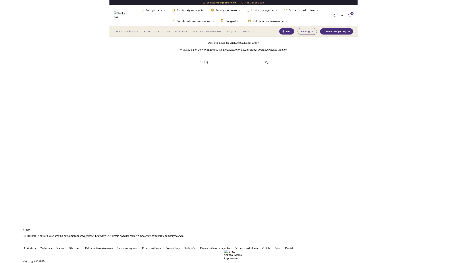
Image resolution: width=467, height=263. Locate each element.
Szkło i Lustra (151, 31)
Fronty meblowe (151, 248)
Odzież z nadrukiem (246, 248)
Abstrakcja (29, 248)
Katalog (305, 31)
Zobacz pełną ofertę (334, 31)
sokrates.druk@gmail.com (221, 2)
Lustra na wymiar (127, 248)
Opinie (266, 248)
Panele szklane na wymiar (215, 248)
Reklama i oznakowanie (99, 248)
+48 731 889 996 (254, 2)
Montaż (247, 31)
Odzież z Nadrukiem (176, 31)
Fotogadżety (173, 248)
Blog (277, 248)
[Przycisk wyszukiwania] (266, 62)
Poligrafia (232, 31)
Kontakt (289, 248)
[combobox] (230, 62)
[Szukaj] (334, 15)
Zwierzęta (46, 248)
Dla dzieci (74, 248)
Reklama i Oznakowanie (207, 31)
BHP (288, 31)
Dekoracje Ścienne (127, 31)
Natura (60, 248)
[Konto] (342, 15)
